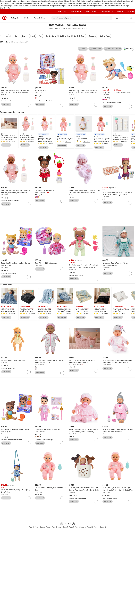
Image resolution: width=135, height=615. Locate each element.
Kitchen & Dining (75, 1)
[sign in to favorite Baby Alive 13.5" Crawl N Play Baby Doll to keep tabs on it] (130, 106)
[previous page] (61, 523)
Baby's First (106, 267)
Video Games (76, 3)
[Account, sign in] (121, 18)
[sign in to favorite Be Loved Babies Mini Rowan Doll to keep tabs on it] (29, 372)
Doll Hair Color (79, 36)
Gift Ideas (110, 3)
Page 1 (31, 527)
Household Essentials (110, 1)
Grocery (99, 1)
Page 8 (71, 527)
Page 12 (97, 527)
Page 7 (65, 527)
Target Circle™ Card (76, 11)
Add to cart (6, 104)
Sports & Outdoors (9, 3)
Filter (6, 36)
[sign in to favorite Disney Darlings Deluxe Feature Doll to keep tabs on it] (62, 443)
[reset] (106, 18)
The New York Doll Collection (41, 364)
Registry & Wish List (107, 11)
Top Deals (57, 6)
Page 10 (83, 527)
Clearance (25, 6)
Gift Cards (117, 3)
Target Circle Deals (68, 6)
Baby (119, 1)
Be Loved (4, 362)
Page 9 (77, 527)
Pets (18, 3)
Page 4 (48, 527)
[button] (43, 134)
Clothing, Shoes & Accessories (48, 1)
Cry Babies (72, 269)
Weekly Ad (78, 6)
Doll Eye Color (51, 36)
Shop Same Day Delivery (104, 6)
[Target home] (4, 18)
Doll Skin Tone (65, 36)
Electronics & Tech (64, 3)
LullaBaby (72, 492)
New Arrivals (33, 6)
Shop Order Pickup (88, 6)
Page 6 (60, 527)
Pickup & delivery (40, 18)
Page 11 (90, 527)
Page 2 (37, 527)
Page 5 (54, 527)
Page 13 (103, 527)
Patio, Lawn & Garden (89, 1)
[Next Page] (133, 36)
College (27, 1)
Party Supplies (102, 3)
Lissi (103, 434)
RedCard (121, 6)
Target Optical (13, 6)
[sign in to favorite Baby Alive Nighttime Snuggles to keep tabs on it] (62, 269)
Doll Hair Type (105, 36)
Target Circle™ (62, 11)
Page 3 (42, 527)
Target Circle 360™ (91, 11)
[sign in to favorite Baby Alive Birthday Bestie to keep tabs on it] (62, 201)
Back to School (19, 1)
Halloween (34, 1)
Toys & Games (53, 3)
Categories (15, 18)
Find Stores (8, 8)
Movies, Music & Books (89, 3)
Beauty (123, 1)
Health (22, 3)
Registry (115, 6)
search (110, 18)
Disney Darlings (40, 431)
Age (40, 36)
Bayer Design (106, 364)
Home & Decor (64, 1)
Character (92, 36)
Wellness (27, 3)
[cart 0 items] (131, 18)
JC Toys (71, 195)
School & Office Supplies (39, 3)
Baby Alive (38, 92)
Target (50, 28)
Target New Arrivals (7, 1)
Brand (32, 36)
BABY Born (4, 95)
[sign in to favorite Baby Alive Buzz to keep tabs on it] (62, 105)
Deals (20, 6)
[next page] (73, 523)
